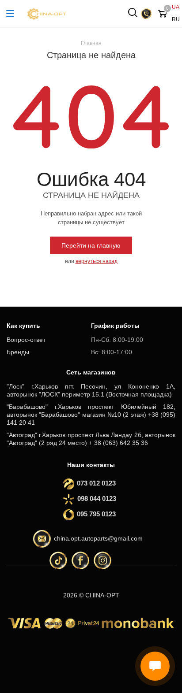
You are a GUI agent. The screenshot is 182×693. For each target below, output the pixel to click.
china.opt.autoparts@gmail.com (98, 538)
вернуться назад (97, 261)
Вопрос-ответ (26, 339)
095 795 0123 (93, 514)
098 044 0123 (96, 498)
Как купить (23, 325)
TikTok (58, 560)
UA (175, 7)
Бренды (18, 352)
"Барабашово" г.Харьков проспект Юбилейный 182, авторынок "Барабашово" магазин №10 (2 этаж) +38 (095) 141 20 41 (91, 414)
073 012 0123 (93, 483)
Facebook (80, 560)
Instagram (102, 560)
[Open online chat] (155, 666)
